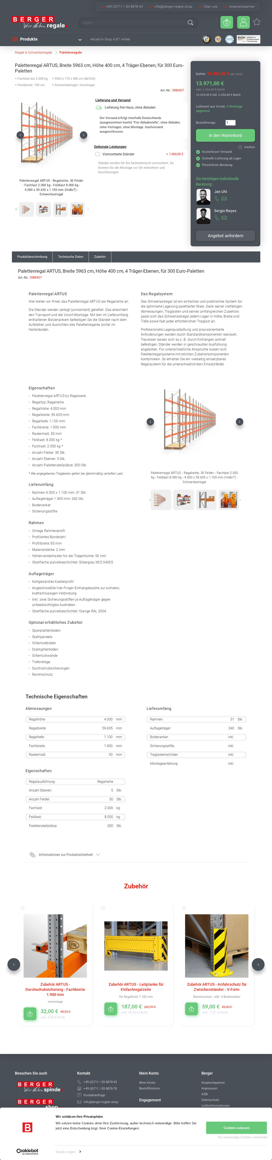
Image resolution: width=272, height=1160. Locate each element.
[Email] (79, 1102)
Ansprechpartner (242, 7)
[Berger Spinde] (43, 1088)
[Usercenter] (243, 22)
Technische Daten (70, 257)
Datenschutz (210, 1100)
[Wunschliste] (26, 908)
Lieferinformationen (215, 1106)
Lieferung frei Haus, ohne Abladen (130, 107)
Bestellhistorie (149, 1088)
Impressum (209, 1088)
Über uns (211, 7)
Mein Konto (147, 1083)
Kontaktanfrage (94, 1095)
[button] (20, 135)
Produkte (28, 39)
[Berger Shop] (43, 1106)
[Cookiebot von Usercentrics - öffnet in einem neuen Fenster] (27, 1152)
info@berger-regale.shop (173, 7)
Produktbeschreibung (32, 257)
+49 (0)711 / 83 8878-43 (124, 7)
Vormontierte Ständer (118, 154)
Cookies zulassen (237, 1128)
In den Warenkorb (225, 135)
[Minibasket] (226, 22)
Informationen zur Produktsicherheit (66, 855)
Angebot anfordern (225, 235)
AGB (204, 1094)
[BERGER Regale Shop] (41, 22)
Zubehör (100, 257)
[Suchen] (190, 22)
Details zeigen (65, 1151)
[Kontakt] (79, 1095)
